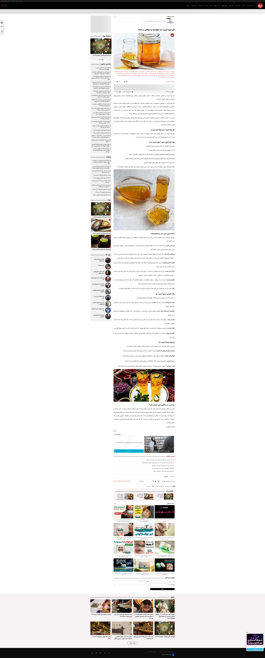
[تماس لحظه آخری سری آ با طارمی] (108, 297)
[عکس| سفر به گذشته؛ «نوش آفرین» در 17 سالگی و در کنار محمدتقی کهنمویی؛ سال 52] (143, 606)
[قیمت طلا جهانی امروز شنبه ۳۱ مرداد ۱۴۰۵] (100, 628)
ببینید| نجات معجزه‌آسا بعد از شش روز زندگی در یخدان (101, 140)
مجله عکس (231, 6)
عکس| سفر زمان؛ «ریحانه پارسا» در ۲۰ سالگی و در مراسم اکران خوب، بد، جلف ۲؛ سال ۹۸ (101, 136)
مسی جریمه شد (101, 265)
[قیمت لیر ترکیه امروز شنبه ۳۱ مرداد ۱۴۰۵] (100, 606)
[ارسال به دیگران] (126, 82)
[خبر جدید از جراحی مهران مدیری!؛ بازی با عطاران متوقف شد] (108, 279)
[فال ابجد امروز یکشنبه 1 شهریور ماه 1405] (168, 496)
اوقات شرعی (4, 1)
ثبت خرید (129, 451)
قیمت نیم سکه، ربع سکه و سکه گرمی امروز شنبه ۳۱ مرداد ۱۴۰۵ (101, 171)
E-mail (173, 585)
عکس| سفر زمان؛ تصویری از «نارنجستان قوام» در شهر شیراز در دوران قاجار (101, 91)
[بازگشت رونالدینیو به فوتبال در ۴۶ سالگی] (108, 291)
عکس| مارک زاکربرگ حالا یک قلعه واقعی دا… (98, 303)
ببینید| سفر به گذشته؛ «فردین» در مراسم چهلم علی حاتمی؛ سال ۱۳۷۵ (100, 118)
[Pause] (146, 451)
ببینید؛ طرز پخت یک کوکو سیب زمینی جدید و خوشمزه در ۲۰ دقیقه (159, 460)
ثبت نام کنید (255, 649)
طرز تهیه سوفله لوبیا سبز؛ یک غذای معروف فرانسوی (162, 468)
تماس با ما (17, 1)
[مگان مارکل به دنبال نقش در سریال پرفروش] (108, 273)
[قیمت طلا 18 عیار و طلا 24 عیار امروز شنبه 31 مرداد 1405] (143, 628)
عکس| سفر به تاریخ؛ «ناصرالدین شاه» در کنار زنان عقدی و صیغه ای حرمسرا (101, 109)
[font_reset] (117, 82)
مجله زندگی (224, 6)
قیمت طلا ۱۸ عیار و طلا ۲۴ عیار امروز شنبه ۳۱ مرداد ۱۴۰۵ (101, 181)
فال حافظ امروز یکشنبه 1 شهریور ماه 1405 (140, 495)
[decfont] (115, 82)
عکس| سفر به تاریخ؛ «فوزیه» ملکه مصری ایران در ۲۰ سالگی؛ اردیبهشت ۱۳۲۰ (101, 113)
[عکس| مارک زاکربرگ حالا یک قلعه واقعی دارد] (108, 304)
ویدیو (206, 6)
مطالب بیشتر (132, 643)
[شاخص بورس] (1, 31)
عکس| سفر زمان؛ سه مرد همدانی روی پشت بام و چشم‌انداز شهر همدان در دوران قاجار (101, 83)
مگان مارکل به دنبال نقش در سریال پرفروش (98, 272)
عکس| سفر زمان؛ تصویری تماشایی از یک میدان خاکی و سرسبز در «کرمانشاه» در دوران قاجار (101, 78)
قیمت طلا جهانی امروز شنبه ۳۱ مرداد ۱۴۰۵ (101, 189)
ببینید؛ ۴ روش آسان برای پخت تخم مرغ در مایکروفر (162, 465)
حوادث (187, 6)
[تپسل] (114, 434)
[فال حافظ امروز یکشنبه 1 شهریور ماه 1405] (148, 496)
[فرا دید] (260, 5)
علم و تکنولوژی (217, 6)
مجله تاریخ (237, 6)
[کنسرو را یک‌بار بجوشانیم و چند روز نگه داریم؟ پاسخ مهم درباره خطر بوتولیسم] (128, 496)
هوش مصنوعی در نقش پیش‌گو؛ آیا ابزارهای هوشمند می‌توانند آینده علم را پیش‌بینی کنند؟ (100, 145)
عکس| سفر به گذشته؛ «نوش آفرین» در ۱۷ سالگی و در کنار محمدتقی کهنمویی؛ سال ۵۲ (101, 167)
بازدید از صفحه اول (169, 486)
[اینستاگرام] (105, 653)
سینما (210, 6)
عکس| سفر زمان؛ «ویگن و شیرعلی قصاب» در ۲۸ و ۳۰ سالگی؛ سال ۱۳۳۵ (100, 122)
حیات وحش (201, 6)
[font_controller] (119, 82)
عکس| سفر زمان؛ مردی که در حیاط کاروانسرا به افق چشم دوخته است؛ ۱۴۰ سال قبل (101, 100)
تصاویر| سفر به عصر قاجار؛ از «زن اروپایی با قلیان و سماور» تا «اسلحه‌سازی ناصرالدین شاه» (101, 162)
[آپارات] (100, 653)
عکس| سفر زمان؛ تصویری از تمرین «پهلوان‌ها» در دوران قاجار (103, 68)
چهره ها (108, 254)
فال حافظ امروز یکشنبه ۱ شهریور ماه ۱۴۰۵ (101, 133)
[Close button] (263, 632)
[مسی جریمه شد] (108, 266)
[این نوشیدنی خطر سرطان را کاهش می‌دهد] (101, 241)
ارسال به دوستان (158, 486)
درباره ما (21, 1)
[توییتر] (155, 482)
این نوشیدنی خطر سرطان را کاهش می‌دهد (102, 249)
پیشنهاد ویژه (107, 36)
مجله (109, 200)
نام (174, 581)
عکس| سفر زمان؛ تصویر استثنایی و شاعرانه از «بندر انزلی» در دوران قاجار (101, 186)
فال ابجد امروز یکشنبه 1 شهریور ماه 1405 (160, 495)
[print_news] (124, 82)
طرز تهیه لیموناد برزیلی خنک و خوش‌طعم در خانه (163, 471)
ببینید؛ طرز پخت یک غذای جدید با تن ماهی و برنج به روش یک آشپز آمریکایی (157, 463)
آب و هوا (9, 1)
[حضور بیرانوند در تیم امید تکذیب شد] (108, 310)
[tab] (102, 59)
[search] (6, 6)
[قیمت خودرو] (1, 27)
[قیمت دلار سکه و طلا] (1, 23)
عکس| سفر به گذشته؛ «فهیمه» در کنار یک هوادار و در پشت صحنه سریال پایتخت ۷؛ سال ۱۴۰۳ (101, 150)
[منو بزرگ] (3, 5)
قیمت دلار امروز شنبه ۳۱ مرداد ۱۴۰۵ (103, 192)
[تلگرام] (158, 482)
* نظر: (147, 581)
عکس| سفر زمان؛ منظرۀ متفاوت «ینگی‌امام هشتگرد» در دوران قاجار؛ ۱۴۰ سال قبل (101, 72)
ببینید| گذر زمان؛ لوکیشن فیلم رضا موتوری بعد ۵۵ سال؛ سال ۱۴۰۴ (101, 126)
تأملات (243, 6)
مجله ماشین (193, 6)
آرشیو (13, 1)
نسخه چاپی (149, 486)
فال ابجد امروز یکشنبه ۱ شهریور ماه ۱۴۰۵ (102, 55)
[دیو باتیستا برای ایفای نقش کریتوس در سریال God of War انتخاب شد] (108, 316)
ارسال (162, 589)
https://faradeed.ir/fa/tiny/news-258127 (122, 481)
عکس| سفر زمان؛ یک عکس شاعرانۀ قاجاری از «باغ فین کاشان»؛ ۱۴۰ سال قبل (100, 96)
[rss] (92, 653)
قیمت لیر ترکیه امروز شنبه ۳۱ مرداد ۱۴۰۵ (102, 175)
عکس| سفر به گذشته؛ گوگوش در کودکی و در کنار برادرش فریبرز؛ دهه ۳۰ (101, 104)
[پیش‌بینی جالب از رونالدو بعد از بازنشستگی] (108, 285)
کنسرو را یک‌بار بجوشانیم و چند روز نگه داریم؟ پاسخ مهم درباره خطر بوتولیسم (120, 497)
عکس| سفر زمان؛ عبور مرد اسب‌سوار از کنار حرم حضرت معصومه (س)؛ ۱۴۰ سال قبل (101, 87)
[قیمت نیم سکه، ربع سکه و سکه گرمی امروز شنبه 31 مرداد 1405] (122, 606)
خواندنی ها (169, 491)
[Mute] (148, 451)
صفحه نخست (249, 6)
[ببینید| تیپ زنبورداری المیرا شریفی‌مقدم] (108, 260)
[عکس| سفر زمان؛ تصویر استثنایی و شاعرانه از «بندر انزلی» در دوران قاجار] (122, 628)
